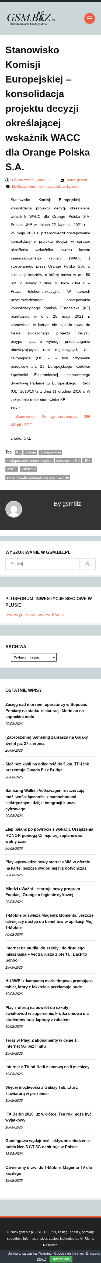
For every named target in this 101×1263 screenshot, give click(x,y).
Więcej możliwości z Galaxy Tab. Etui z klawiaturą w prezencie (41, 1090)
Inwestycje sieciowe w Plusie (34, 614)
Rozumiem (61, 1259)
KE (18, 452)
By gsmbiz (67, 503)
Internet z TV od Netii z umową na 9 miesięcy (47, 1066)
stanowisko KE (68, 461)
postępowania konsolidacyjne (29, 461)
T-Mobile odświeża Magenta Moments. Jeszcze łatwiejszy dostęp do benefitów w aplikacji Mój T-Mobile (49, 921)
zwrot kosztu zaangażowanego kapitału (37, 477)
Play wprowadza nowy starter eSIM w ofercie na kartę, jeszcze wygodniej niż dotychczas (47, 865)
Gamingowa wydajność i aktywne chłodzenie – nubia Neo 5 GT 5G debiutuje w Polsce (49, 1143)
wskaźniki (28, 469)
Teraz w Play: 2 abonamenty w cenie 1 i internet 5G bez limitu (42, 1043)
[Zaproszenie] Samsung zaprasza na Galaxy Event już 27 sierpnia (46, 740)
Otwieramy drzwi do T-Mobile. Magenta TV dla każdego (48, 1170)
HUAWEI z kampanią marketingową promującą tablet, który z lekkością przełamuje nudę (49, 983)
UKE (87, 461)
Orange (30, 452)
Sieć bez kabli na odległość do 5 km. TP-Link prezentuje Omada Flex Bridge (47, 767)
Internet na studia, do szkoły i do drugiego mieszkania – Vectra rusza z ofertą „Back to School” (46, 954)
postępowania (50, 452)
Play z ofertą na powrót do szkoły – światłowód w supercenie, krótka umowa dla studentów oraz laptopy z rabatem (47, 1013)
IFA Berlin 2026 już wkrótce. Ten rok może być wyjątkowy (48, 1117)
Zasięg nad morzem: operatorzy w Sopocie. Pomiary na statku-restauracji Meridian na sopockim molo (46, 710)
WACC (11, 469)
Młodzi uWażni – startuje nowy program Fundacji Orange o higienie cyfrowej (42, 891)
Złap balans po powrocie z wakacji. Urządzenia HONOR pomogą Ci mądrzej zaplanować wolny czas (49, 835)
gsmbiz (82, 180)
